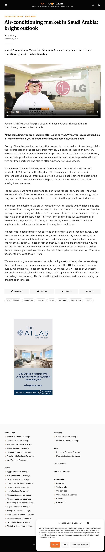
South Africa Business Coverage (20, 514)
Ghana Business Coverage (18, 479)
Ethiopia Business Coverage (18, 475)
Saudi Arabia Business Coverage (20, 456)
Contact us (60, 502)
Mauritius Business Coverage (19, 495)
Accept (55, 544)
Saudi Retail (30, 16)
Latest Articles (60, 464)
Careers (59, 499)
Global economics (62, 471)
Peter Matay (10, 35)
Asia (56, 448)
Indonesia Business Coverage (68, 452)
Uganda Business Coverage (18, 522)
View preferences (80, 544)
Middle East (9, 433)
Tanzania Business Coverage (19, 518)
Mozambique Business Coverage (20, 503)
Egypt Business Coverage (18, 471)
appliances (28, 300)
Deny (65, 544)
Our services (61, 491)
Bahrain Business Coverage (18, 436)
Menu (6, 5)
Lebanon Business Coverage (19, 452)
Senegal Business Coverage (18, 510)
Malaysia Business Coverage (68, 456)
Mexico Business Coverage (67, 440)
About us (60, 483)
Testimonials (61, 487)
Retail (51, 300)
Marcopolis (59, 479)
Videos (88, 300)
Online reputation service (66, 495)
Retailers (62, 300)
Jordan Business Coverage (18, 440)
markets (41, 300)
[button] (88, 523)
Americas (58, 433)
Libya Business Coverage (17, 491)
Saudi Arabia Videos (13, 16)
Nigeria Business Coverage (18, 506)
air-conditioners (13, 300)
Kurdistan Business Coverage (19, 444)
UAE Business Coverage (17, 460)
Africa (7, 468)
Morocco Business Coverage (19, 499)
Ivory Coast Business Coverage (20, 483)
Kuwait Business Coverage (18, 448)
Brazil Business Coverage (66, 436)
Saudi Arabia (76, 300)
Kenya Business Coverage (18, 487)
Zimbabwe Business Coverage (19, 526)
